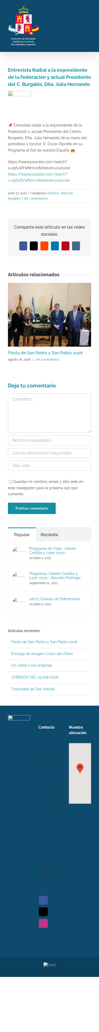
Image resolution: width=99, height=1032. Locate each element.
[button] (80, 769)
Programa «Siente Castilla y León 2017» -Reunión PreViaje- (55, 575)
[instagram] (43, 923)
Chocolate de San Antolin (33, 689)
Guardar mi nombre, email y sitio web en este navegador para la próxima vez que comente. (45, 487)
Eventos (53, 193)
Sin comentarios (36, 198)
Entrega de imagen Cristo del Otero (42, 654)
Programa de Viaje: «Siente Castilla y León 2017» (52, 550)
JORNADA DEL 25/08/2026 (34, 677)
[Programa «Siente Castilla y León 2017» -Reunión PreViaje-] (19, 574)
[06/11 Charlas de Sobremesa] (19, 600)
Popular (22, 534)
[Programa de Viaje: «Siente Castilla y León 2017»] (19, 549)
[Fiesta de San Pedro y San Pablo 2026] (49, 285)
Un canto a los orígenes (31, 665)
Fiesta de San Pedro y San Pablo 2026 (45, 352)
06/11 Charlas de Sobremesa (54, 599)
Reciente (49, 534)
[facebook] (43, 900)
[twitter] (43, 911)
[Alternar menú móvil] (89, 25)
